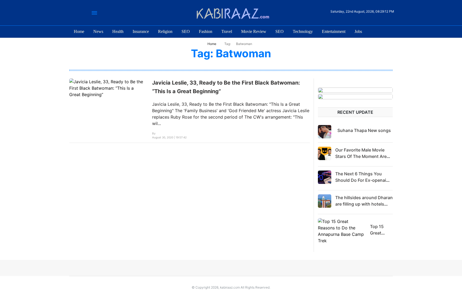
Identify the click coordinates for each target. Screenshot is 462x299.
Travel (226, 31)
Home (79, 31)
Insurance (141, 31)
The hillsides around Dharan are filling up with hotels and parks (364, 204)
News (98, 31)
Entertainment (333, 31)
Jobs (358, 31)
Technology (303, 31)
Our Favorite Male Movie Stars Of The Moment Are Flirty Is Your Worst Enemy (362, 156)
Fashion (205, 31)
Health (118, 31)
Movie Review (253, 31)
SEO (186, 31)
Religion (165, 31)
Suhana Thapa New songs (364, 130)
